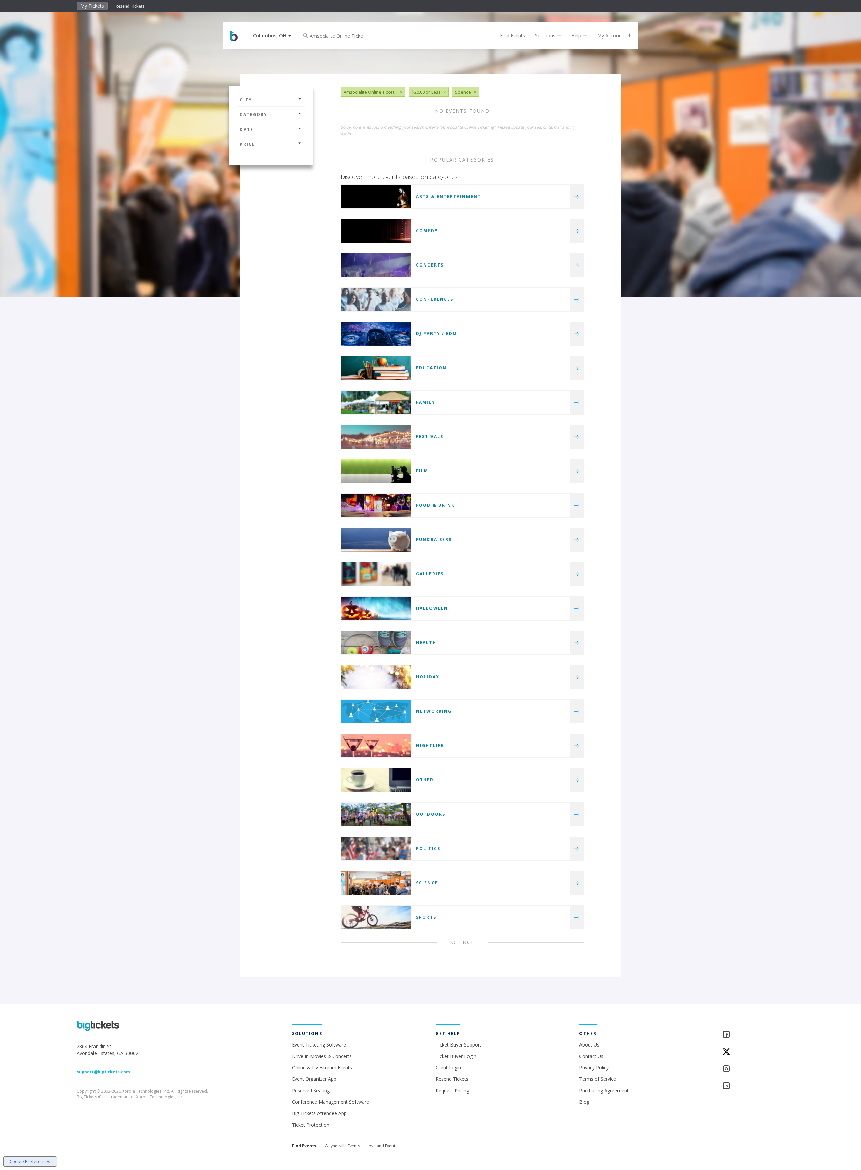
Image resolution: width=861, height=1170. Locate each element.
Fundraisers (434, 539)
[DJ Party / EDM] (376, 334)
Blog (584, 1102)
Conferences (434, 299)
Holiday (427, 677)
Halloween (432, 608)
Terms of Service (597, 1079)
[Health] (376, 642)
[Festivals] (376, 437)
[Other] (376, 780)
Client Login (448, 1067)
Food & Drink (435, 505)
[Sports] (376, 917)
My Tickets (92, 6)
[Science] (376, 883)
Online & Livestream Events (322, 1067)
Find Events (512, 35)
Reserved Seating (311, 1090)
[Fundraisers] (376, 540)
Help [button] (577, 35)
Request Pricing (452, 1090)
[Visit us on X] (753, 1052)
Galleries (430, 574)
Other (425, 780)
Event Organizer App (314, 1079)
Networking (434, 711)
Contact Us (591, 1056)
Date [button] (246, 129)
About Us (589, 1044)
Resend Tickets (130, 6)
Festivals (429, 436)
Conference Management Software (330, 1102)
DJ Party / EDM (436, 333)
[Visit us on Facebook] (753, 1035)
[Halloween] (376, 608)
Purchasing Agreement (604, 1090)
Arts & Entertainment (448, 196)
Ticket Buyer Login (456, 1056)
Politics (428, 848)
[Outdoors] (376, 814)
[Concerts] (376, 265)
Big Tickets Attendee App (319, 1113)
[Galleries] (376, 574)
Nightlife (430, 745)
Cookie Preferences (30, 1161)
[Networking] (376, 711)
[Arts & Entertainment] (376, 196)
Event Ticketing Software (319, 1044)
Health (426, 642)
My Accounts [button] (612, 35)
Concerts (430, 265)
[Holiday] (376, 677)
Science (427, 883)
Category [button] (253, 114)
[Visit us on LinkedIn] (753, 1086)
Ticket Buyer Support (458, 1044)
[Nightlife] (376, 745)
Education (431, 368)
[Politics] (376, 848)
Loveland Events (382, 1146)
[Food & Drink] (376, 505)
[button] (272, 35)
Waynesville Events (342, 1146)
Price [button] (247, 144)
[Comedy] (376, 231)
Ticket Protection (310, 1125)
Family (425, 402)
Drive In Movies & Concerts (322, 1056)
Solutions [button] (546, 35)
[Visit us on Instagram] (753, 1069)
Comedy (427, 231)
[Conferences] (376, 299)
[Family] (376, 402)
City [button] (246, 100)
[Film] (376, 471)
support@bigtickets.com (103, 1072)
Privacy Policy (594, 1067)
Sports (426, 917)
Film (422, 471)
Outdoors (430, 814)
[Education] (376, 368)
